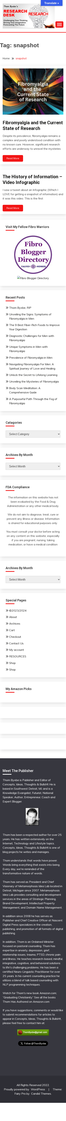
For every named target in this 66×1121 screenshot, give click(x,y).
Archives (14, 623)
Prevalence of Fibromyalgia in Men (30, 357)
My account (16, 649)
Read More (13, 158)
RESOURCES (17, 656)
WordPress (38, 1089)
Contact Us (16, 643)
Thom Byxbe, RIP (20, 307)
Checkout (15, 636)
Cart (12, 630)
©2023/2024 (18, 610)
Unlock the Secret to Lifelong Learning (33, 375)
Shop (12, 663)
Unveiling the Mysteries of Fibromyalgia (34, 381)
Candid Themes (41, 1093)
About (13, 617)
